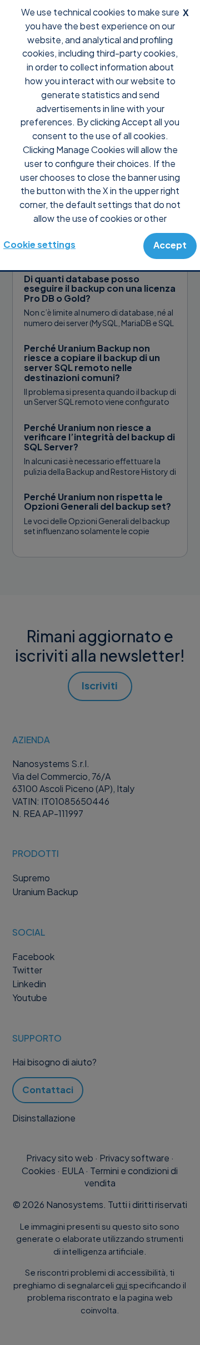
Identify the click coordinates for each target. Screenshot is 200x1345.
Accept (170, 245)
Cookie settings (39, 244)
